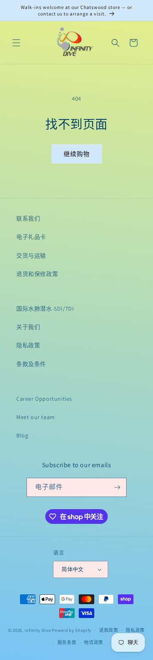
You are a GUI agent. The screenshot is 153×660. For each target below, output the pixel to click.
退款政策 (108, 630)
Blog (22, 435)
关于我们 (28, 327)
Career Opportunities (44, 398)
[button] (16, 43)
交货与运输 (31, 255)
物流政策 (93, 642)
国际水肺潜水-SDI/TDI (45, 308)
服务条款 (67, 642)
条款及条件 (31, 364)
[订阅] (117, 487)
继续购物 (77, 154)
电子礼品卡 (31, 237)
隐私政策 (28, 345)
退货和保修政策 (37, 274)
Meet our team (35, 417)
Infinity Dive (37, 630)
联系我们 (28, 218)
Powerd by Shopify (71, 630)
